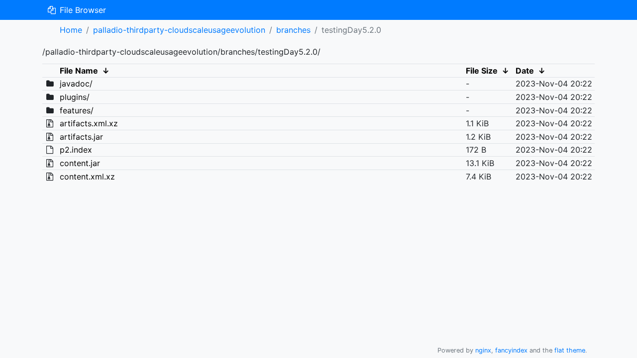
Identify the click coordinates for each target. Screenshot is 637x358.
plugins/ (75, 97)
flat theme (569, 350)
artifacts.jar (81, 137)
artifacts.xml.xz (89, 123)
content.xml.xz (87, 176)
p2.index (76, 150)
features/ (77, 110)
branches (293, 30)
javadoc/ (76, 84)
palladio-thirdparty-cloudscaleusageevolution (179, 30)
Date (525, 71)
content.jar (80, 163)
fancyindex (511, 350)
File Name (79, 71)
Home (71, 30)
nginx (483, 350)
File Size (482, 71)
